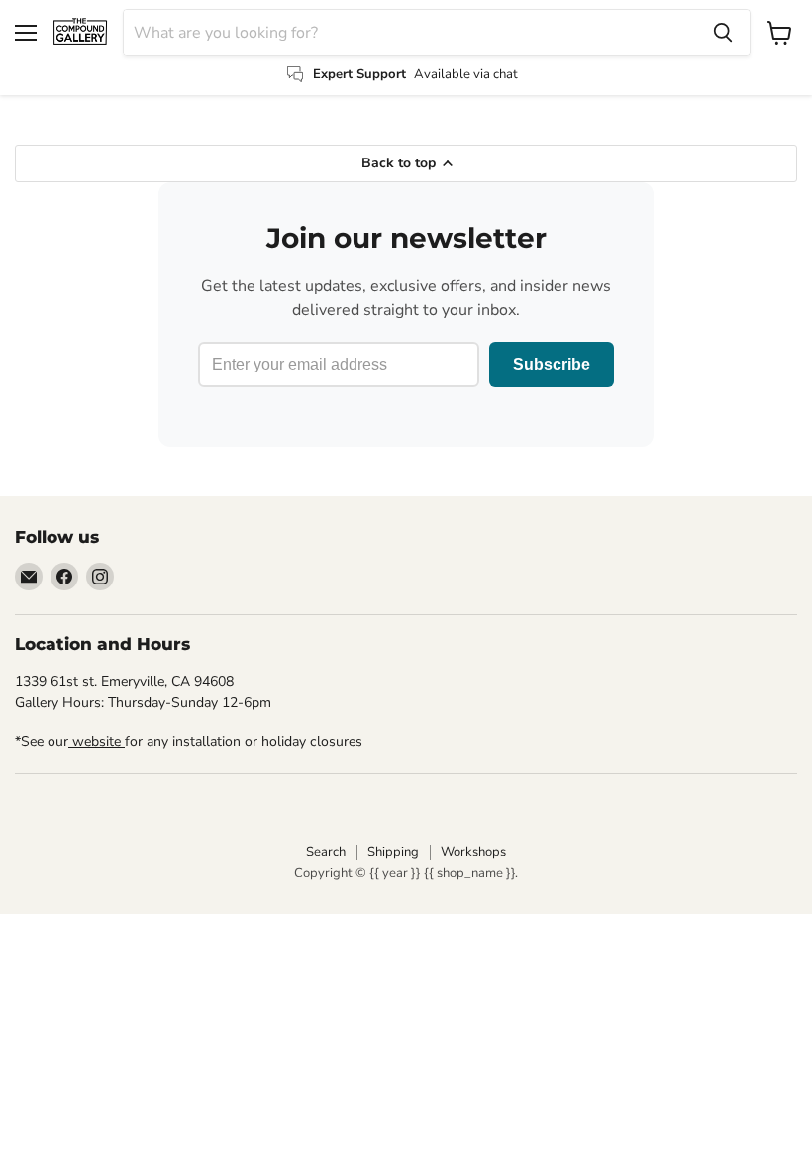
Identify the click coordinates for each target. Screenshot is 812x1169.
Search (326, 852)
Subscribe (551, 364)
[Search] (723, 32)
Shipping (393, 852)
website (96, 741)
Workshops (473, 852)
